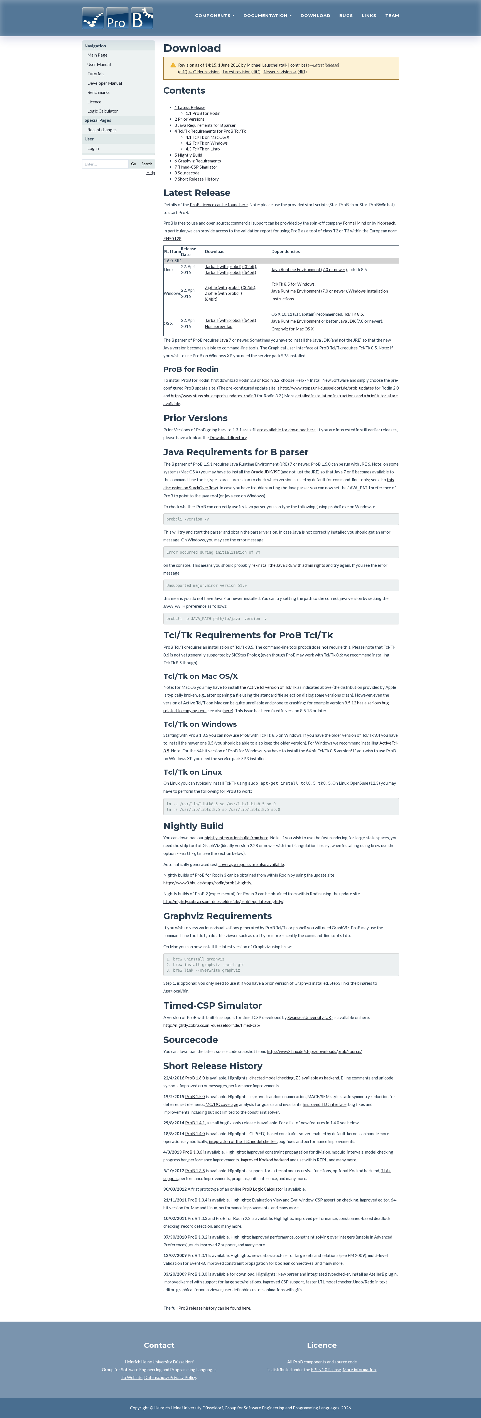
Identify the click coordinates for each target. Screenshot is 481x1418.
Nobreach (386, 222)
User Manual (99, 64)
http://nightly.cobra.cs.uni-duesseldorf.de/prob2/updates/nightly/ (223, 901)
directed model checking (271, 1077)
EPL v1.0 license (326, 1369)
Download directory (228, 437)
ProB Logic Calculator (262, 1188)
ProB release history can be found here (214, 1307)
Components (213, 15)
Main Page (97, 54)
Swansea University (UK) (310, 1017)
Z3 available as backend (317, 1077)
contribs (298, 64)
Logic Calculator (102, 110)
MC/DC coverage (221, 1104)
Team (392, 15)
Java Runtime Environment (295, 321)
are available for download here (286, 429)
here (228, 710)
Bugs (346, 15)
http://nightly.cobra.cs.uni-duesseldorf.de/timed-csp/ (212, 1025)
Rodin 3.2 (270, 380)
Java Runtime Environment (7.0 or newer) (309, 269)
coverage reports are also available (251, 864)
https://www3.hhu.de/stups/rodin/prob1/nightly (207, 882)
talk (283, 64)
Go (133, 164)
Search (146, 164)
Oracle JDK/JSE (265, 471)
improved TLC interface (325, 1104)
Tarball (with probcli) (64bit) (230, 272)
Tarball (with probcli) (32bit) (230, 266)
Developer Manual (104, 83)
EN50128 (172, 238)
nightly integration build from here (236, 837)
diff (182, 71)
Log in (93, 148)
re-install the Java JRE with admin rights (288, 565)
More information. (360, 1369)
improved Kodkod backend (265, 1159)
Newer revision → (280, 71)
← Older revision (204, 71)
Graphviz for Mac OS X (292, 328)
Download (315, 15)
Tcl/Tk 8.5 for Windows (293, 283)
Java (224, 339)
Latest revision (237, 71)
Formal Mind (354, 222)
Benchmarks (98, 92)
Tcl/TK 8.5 (353, 314)
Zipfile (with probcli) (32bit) (230, 287)
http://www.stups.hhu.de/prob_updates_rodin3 (213, 395)
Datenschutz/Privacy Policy (170, 1377)
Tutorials (95, 73)
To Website (132, 1377)
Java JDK (347, 321)
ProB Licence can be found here (219, 204)
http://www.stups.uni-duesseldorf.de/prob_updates (327, 387)
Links (369, 15)
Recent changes (102, 129)
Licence (94, 101)
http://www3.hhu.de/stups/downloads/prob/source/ (314, 1051)
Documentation (266, 15)
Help (150, 172)
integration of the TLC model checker (243, 1141)
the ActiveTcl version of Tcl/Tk (268, 687)
